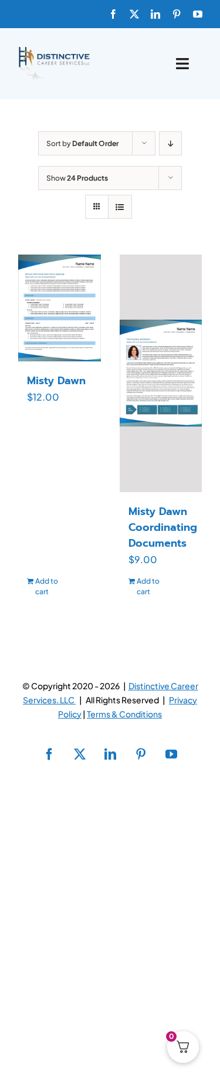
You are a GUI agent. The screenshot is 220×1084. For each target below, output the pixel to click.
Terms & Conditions (124, 714)
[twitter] (134, 14)
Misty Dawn (56, 380)
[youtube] (197, 14)
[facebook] (113, 14)
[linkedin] (155, 14)
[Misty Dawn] (59, 308)
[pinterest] (176, 14)
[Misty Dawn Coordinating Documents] (161, 373)
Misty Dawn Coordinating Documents (162, 527)
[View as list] (120, 206)
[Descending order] (170, 143)
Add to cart (46, 586)
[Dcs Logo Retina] (54, 50)
